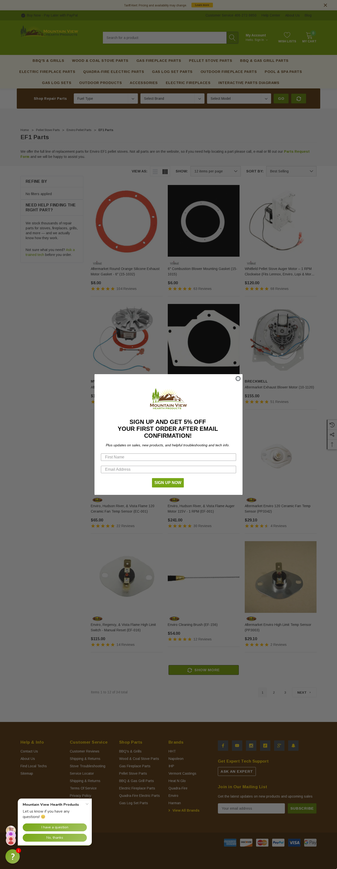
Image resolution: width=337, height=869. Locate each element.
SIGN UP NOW (167, 483)
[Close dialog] (238, 378)
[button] (12, 856)
